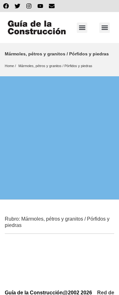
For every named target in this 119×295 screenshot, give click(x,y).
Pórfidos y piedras (78, 66)
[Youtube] (40, 6)
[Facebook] (6, 6)
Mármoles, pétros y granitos (40, 66)
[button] (82, 27)
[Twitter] (17, 6)
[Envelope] (51, 6)
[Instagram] (29, 6)
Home (9, 66)
